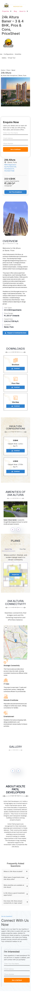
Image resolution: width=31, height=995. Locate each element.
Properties (5, 11)
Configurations (8, 54)
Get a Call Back (15, 149)
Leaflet (10, 659)
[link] (15, 514)
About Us (22, 11)
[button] (13, 529)
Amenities (18, 54)
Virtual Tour (11, 58)
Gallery (4, 58)
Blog (15, 11)
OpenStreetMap (17, 659)
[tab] (8, 549)
